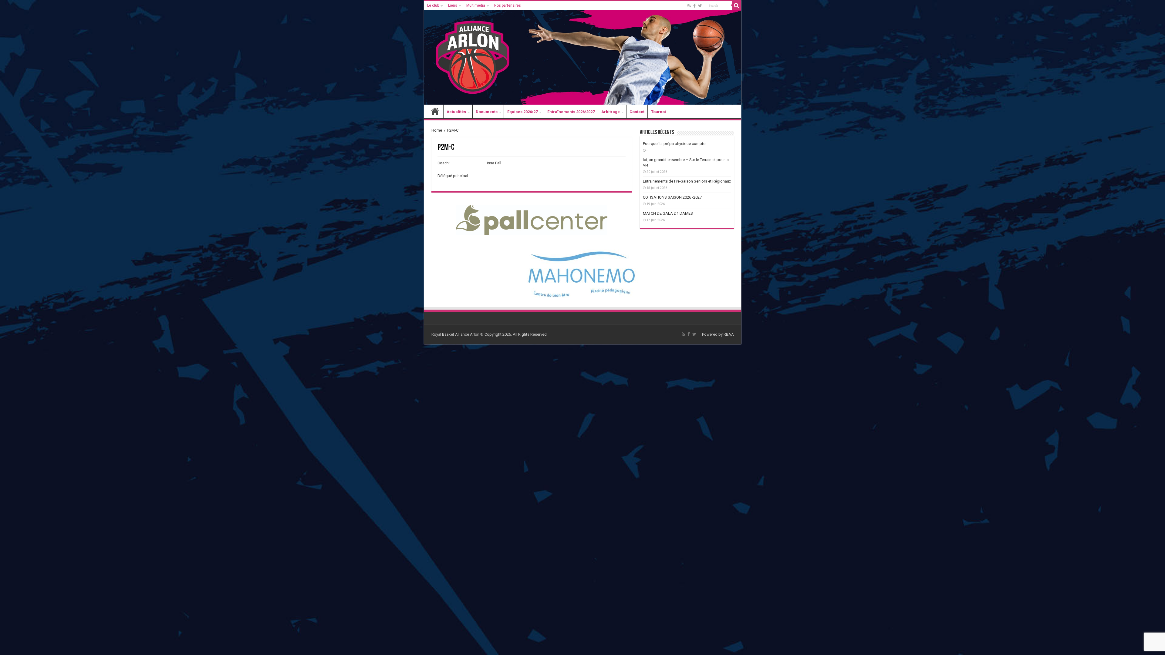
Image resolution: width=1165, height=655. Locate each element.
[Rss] (689, 5)
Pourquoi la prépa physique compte (674, 143)
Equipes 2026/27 (522, 111)
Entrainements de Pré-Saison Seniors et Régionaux (687, 181)
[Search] (736, 5)
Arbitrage (610, 111)
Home (436, 130)
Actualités (456, 111)
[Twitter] (700, 5)
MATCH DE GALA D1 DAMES (668, 213)
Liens (452, 5)
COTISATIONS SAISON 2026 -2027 (672, 197)
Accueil (435, 112)
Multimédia (475, 5)
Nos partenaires (507, 5)
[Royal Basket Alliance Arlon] (582, 53)
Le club (433, 5)
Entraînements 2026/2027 (571, 111)
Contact (637, 111)
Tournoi (658, 111)
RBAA (729, 334)
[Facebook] (694, 5)
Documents (487, 111)
